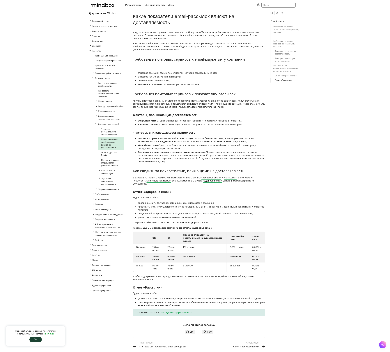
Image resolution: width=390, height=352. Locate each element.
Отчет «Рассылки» (283, 80)
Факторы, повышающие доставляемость (285, 52)
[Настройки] (258, 5)
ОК (35, 339)
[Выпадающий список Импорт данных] (90, 31)
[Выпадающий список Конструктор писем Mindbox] (96, 106)
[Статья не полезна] (282, 13)
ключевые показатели (158, 180)
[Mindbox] (105, 5)
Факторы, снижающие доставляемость (285, 59)
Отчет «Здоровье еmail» (286, 75)
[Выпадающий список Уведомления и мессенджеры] (93, 214)
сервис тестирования (241, 46)
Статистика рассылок (147, 312)
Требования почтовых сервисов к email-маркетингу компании (286, 29)
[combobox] (278, 4)
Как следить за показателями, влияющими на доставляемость (285, 68)
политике (49, 333)
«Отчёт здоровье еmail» (195, 222)
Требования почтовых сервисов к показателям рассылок (284, 43)
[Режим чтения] (271, 13)
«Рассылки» (230, 177)
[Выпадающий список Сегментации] (90, 40)
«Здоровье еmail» (211, 177)
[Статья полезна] (277, 13)
